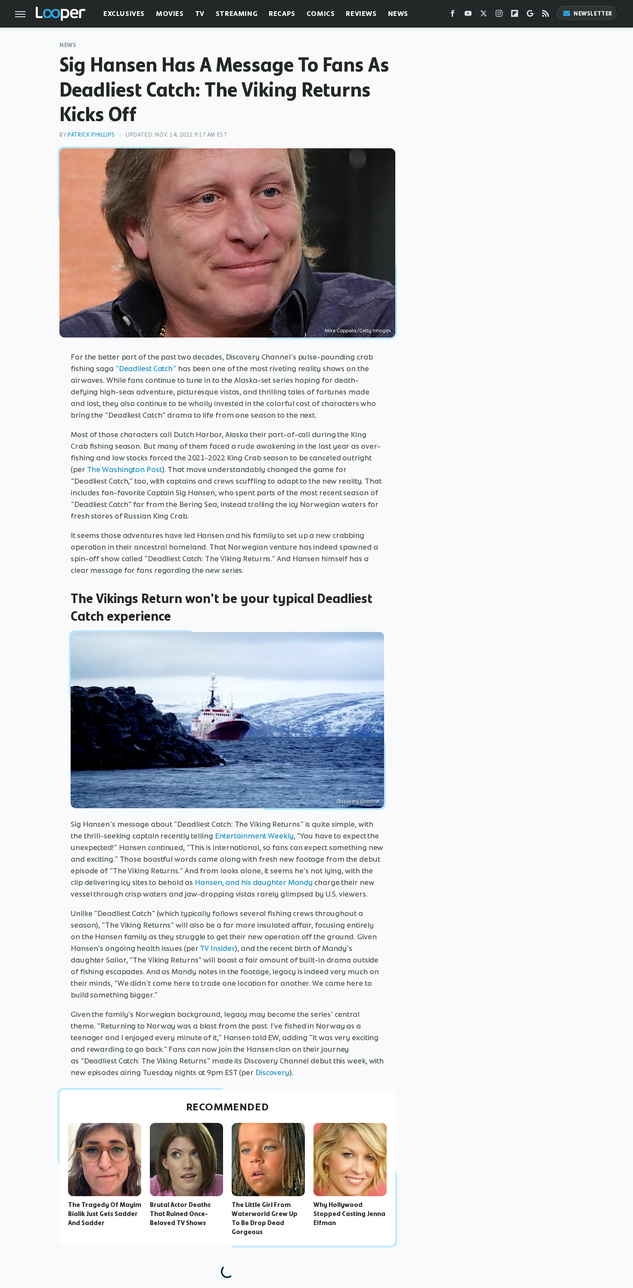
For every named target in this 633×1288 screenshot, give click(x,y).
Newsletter (593, 13)
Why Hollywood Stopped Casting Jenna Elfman (349, 1213)
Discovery (272, 1072)
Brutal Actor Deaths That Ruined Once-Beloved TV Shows (180, 1213)
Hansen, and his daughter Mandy (254, 882)
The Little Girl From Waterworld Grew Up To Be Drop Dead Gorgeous (265, 1218)
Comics (321, 13)
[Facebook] (452, 15)
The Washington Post (124, 469)
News (398, 13)
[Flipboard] (514, 15)
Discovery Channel (358, 801)
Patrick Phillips (91, 134)
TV (200, 13)
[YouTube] (468, 15)
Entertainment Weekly (254, 836)
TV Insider (217, 948)
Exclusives (124, 13)
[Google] (530, 15)
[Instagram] (499, 15)
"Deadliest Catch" (145, 368)
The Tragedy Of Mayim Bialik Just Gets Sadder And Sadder (104, 1213)
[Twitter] (483, 15)
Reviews (361, 13)
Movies (170, 13)
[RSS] (545, 15)
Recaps (282, 13)
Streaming (237, 13)
